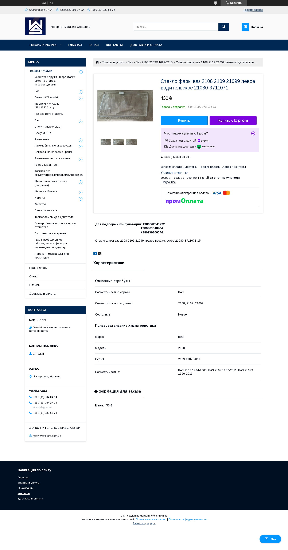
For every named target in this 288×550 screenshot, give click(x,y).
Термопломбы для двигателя (54, 216)
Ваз (130, 62)
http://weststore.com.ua (47, 435)
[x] (99, 254)
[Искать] (223, 27)
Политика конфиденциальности (187, 519)
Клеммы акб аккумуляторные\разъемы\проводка (59, 172)
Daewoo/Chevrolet (46, 97)
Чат (273, 539)
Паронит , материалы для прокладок (52, 255)
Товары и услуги (43, 45)
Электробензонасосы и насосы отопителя (55, 225)
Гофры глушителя (46, 164)
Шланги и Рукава (46, 191)
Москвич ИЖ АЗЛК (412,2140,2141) (47, 105)
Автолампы (42, 139)
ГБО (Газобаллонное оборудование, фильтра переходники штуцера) (51, 243)
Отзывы (34, 285)
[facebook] (95, 254)
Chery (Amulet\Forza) (48, 126)
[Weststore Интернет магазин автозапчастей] (35, 34)
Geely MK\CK (43, 133)
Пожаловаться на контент (151, 519)
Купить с (225, 120)
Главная (75, 45)
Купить (184, 120)
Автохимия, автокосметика (52, 158)
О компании (25, 488)
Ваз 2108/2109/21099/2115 (154, 62)
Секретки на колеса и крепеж (54, 151)
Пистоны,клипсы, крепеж (50, 233)
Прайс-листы (38, 267)
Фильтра (40, 204)
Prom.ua (162, 515)
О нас (94, 45)
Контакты (114, 45)
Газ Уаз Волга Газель (49, 113)
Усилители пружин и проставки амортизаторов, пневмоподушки (55, 80)
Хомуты (40, 197)
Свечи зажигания (46, 210)
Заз (37, 91)
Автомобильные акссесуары (53, 145)
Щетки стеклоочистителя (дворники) (51, 183)
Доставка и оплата (146, 45)
